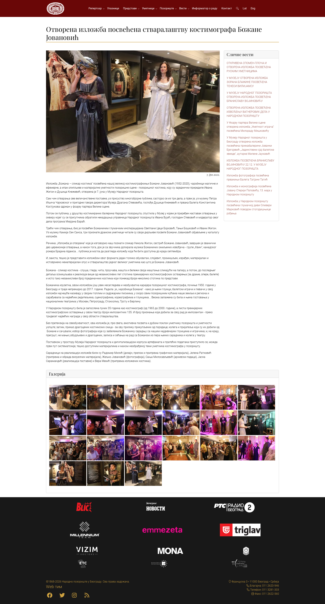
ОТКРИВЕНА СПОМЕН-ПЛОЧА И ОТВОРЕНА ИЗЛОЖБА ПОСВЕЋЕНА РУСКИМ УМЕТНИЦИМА (249, 67)
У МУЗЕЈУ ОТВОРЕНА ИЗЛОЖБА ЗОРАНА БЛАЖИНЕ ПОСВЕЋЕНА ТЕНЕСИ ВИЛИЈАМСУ (247, 82)
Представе (130, 8)
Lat (245, 8)
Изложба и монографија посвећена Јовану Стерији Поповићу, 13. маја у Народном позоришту (249, 190)
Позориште (167, 8)
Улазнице (113, 8)
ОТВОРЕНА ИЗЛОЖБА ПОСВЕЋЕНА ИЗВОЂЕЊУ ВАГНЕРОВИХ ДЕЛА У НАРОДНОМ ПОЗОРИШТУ (249, 111)
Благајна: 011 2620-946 (264, 585)
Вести (183, 8)
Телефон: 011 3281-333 (264, 589)
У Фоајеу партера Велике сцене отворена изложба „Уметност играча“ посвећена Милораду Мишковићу (250, 126)
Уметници (149, 8)
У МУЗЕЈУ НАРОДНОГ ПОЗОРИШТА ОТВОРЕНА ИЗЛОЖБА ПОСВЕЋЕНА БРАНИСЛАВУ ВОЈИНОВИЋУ (249, 97)
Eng (253, 8)
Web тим (54, 586)
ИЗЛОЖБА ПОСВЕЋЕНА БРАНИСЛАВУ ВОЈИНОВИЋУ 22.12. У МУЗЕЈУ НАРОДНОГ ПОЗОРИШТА (250, 164)
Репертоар (96, 8)
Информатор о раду (204, 8)
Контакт (226, 8)
